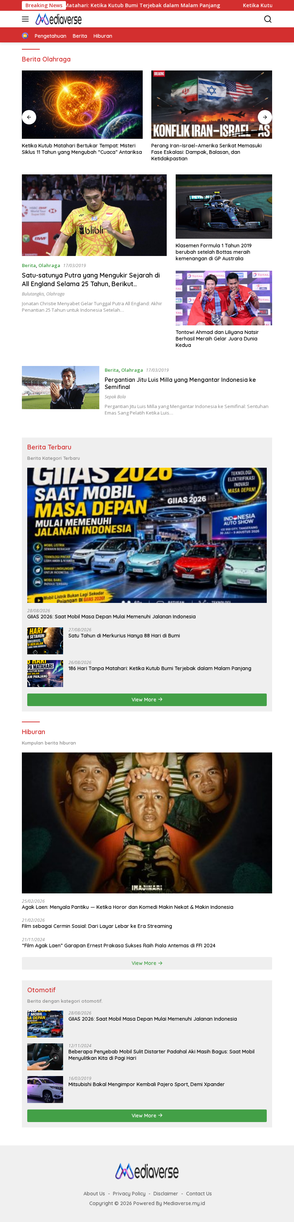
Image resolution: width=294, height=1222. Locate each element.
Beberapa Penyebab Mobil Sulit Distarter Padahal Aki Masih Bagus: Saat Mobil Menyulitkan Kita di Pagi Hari (161, 1054)
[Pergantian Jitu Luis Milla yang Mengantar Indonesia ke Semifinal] (60, 391)
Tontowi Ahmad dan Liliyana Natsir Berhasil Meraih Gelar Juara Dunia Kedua (217, 338)
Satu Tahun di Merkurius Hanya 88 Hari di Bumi (124, 635)
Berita (29, 265)
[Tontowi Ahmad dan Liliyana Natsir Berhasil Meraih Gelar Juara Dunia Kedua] (224, 298)
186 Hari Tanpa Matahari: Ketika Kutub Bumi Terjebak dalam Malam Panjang (159, 668)
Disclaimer (165, 1193)
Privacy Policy (129, 1193)
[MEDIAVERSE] (57, 19)
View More (145, 699)
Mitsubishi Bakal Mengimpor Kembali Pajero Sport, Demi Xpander (146, 1084)
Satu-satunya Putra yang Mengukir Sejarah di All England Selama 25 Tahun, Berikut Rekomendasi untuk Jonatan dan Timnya (91, 283)
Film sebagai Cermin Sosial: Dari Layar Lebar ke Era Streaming (97, 926)
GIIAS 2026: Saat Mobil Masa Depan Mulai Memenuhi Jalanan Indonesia (111, 616)
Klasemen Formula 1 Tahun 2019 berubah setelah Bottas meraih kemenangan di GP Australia (214, 252)
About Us (94, 1193)
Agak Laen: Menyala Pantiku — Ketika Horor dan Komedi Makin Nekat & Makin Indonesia (127, 907)
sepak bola (115, 397)
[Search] (268, 19)
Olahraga (49, 265)
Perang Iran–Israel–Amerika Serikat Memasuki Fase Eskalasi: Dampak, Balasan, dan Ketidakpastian (206, 152)
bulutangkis (33, 294)
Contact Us (199, 1193)
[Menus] (27, 19)
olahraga (55, 294)
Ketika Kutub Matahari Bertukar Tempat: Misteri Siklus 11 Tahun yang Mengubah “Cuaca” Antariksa (82, 148)
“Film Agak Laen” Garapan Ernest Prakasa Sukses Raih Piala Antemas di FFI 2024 (118, 945)
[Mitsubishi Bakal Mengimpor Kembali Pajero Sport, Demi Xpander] (45, 1089)
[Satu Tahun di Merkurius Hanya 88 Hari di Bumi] (45, 640)
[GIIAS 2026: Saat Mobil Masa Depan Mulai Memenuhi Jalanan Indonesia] (147, 535)
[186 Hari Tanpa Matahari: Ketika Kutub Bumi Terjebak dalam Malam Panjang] (45, 673)
